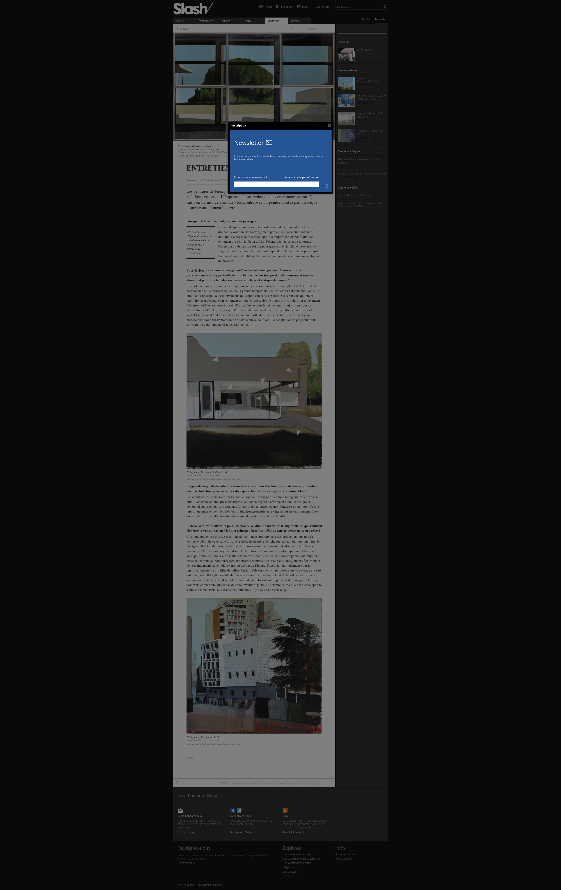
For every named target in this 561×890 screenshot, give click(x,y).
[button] (329, 125)
